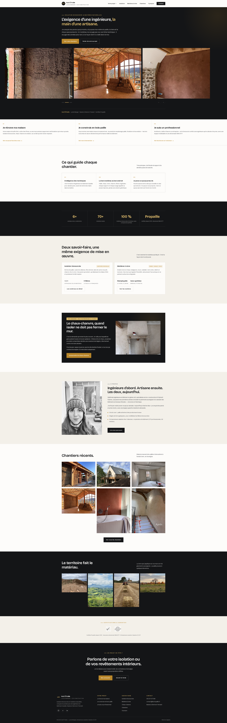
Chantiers (143, 3)
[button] (78, 474)
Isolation (122, 3)
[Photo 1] (63, 102)
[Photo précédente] (159, 102)
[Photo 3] (71, 102)
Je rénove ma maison (103, 698)
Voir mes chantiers (70, 41)
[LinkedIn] (67, 710)
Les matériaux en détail (74, 289)
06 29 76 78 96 (121, 678)
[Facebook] (62, 710)
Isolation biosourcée (128, 698)
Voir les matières (125, 289)
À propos (151, 3)
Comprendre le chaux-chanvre (79, 355)
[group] (113, 73)
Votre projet (111, 3)
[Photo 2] (67, 102)
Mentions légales (166, 720)
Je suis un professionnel (104, 704)
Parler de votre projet (90, 41)
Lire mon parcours (116, 430)
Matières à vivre (132, 3)
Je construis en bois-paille (104, 701)
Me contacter (105, 678)
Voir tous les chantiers (113, 540)
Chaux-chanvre (126, 704)
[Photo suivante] (163, 102)
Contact (161, 3)
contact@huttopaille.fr (153, 701)
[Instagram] (58, 710)
